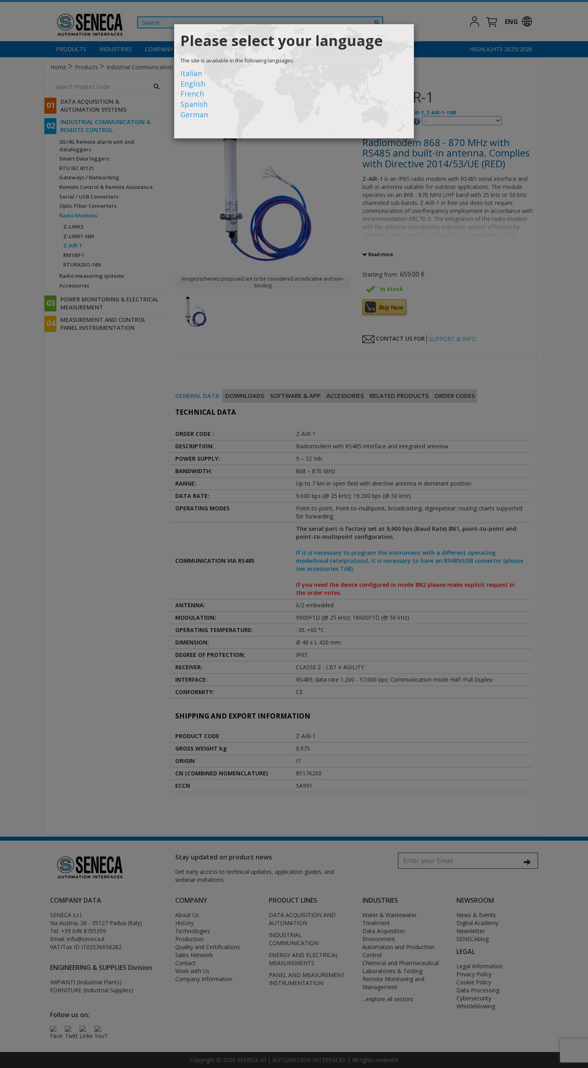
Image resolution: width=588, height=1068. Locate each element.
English (192, 83)
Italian (191, 73)
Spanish (194, 104)
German (194, 114)
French (192, 93)
